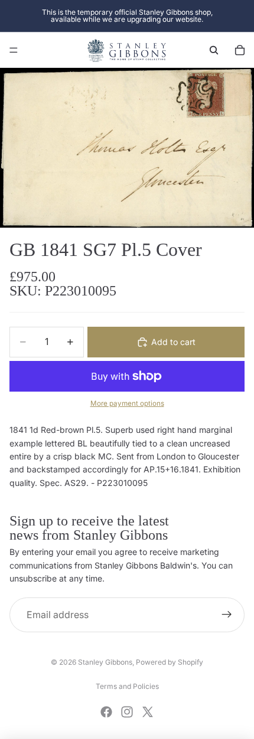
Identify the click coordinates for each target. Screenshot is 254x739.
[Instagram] (127, 712)
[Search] (214, 50)
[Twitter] (148, 712)
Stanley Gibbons (105, 662)
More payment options (127, 403)
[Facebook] (106, 712)
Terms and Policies (127, 686)
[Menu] (13, 50)
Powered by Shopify (169, 662)
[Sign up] (226, 615)
